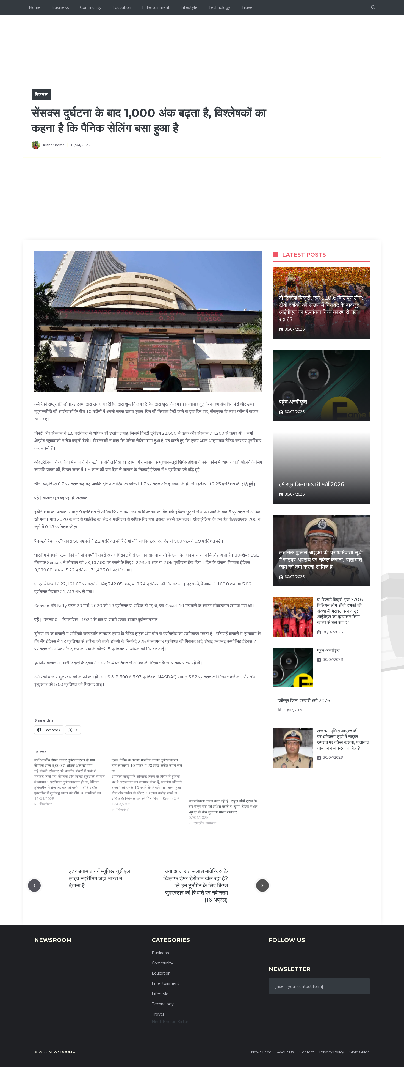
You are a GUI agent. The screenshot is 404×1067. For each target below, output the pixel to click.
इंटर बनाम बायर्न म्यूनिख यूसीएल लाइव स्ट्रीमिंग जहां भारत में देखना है (99, 878)
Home (35, 7)
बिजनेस (41, 94)
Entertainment (156, 7)
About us (285, 1051)
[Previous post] (34, 885)
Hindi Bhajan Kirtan (170, 1021)
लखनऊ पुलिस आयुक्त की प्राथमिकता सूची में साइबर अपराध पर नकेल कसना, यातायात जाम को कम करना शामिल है (321, 559)
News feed (261, 1051)
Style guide (359, 1051)
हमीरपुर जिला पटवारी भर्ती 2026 (311, 484)
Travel (247, 7)
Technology (219, 7)
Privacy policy (331, 1051)
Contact (306, 1051)
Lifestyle (189, 7)
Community (90, 7)
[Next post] (262, 885)
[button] (373, 7)
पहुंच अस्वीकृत (293, 401)
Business (60, 7)
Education (121, 7)
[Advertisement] (202, 198)
